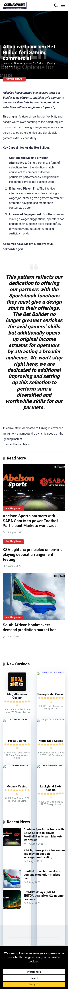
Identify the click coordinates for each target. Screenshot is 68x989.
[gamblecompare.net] (15, 5)
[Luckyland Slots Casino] (51, 764)
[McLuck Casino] (17, 764)
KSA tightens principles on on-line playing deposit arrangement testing (33, 554)
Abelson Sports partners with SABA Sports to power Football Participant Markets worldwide (30, 521)
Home (6, 63)
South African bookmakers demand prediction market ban (30, 627)
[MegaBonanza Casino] (17, 689)
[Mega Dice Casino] (51, 719)
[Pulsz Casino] (17, 719)
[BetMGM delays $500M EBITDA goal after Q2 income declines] (12, 907)
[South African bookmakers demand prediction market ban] (34, 596)
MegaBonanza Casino (17, 696)
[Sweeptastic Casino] (51, 672)
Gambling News (14, 79)
